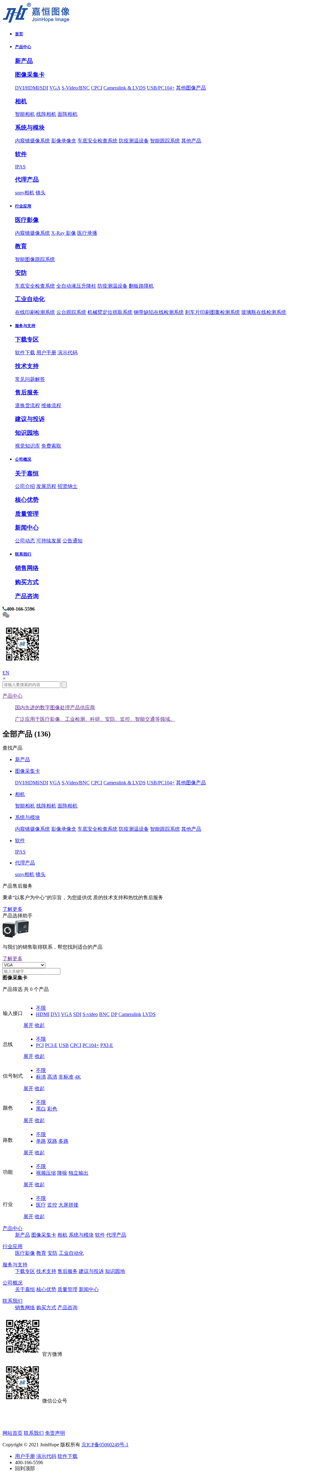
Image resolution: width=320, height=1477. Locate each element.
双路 (52, 1141)
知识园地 (27, 432)
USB (64, 1045)
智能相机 (25, 114)
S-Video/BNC (76, 87)
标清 (41, 1077)
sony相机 (24, 192)
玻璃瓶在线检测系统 (263, 312)
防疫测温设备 (134, 140)
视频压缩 (46, 1173)
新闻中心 (27, 527)
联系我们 (23, 554)
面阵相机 (68, 114)
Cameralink (129, 1014)
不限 (41, 1008)
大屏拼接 (68, 1205)
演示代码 (68, 352)
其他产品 (191, 140)
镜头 (41, 192)
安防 (21, 272)
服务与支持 (25, 325)
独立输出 (78, 1173)
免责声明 (55, 1433)
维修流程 (51, 405)
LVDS (149, 1014)
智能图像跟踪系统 (35, 259)
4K (78, 1077)
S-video (90, 1014)
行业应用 (23, 206)
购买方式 (27, 582)
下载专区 (27, 339)
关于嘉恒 (27, 473)
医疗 (41, 1205)
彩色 (52, 1108)
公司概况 (23, 459)
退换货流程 (27, 405)
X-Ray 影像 (63, 233)
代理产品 (27, 179)
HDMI (42, 1014)
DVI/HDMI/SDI (31, 87)
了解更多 (12, 909)
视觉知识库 (27, 446)
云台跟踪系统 (71, 312)
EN (5, 672)
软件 (21, 154)
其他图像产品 (191, 87)
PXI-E (106, 1045)
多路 (63, 1141)
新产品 (24, 61)
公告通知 (72, 540)
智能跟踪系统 (165, 140)
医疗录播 (87, 233)
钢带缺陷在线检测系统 (159, 312)
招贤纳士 (68, 486)
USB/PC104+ (161, 87)
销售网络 (27, 568)
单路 (41, 1141)
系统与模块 (30, 127)
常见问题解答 (30, 379)
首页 (19, 34)
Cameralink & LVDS (124, 87)
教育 (21, 246)
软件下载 (25, 352)
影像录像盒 (63, 140)
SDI (77, 1014)
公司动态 (25, 540)
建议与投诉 (30, 419)
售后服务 (27, 392)
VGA (54, 87)
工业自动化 (30, 299)
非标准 (65, 1077)
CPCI (96, 87)
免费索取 (51, 446)
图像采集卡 (30, 74)
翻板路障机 (141, 286)
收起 (40, 1025)
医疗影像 (27, 220)
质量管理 (27, 513)
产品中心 (23, 46)
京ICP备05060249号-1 (105, 1444)
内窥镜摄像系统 (32, 140)
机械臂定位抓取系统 (110, 312)
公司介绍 (25, 486)
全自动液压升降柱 (76, 286)
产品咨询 (27, 596)
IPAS (20, 166)
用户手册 (46, 352)
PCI (40, 1045)
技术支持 (27, 366)
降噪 (62, 1173)
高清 (52, 1077)
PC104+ (90, 1045)
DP (114, 1014)
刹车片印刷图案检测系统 (212, 312)
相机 (21, 101)
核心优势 (27, 499)
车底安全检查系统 (98, 140)
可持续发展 (48, 540)
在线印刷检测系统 (35, 312)
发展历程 (46, 486)
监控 (52, 1205)
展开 (28, 1025)
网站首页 (12, 1433)
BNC (104, 1014)
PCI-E (51, 1045)
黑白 (41, 1108)
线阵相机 (46, 114)
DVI (55, 1014)
